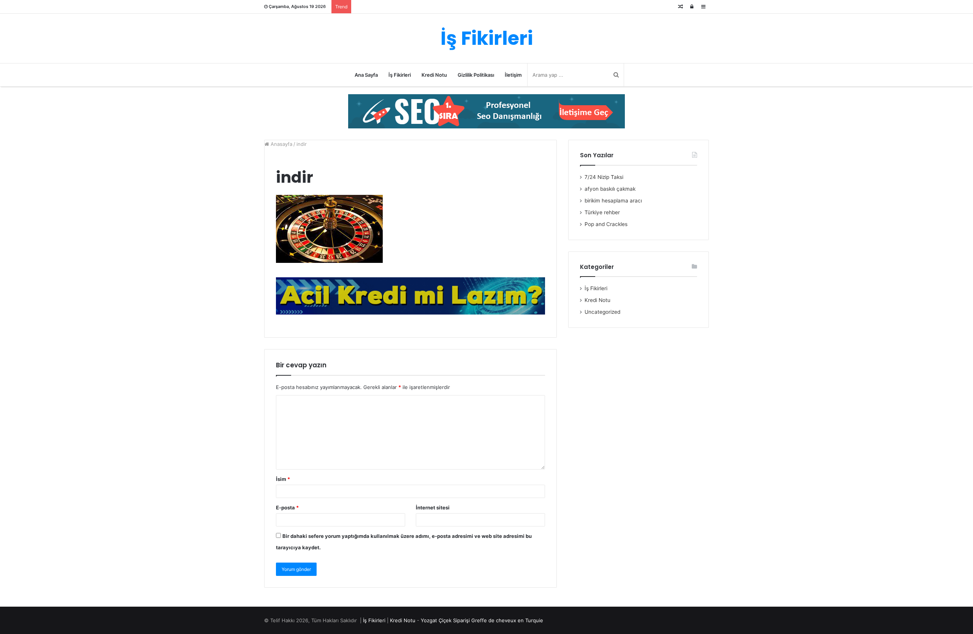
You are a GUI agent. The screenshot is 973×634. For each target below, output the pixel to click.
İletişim (513, 75)
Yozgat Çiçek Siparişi (445, 620)
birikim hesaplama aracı (613, 201)
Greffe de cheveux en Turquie (507, 620)
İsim (283, 479)
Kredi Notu (434, 75)
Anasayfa (280, 144)
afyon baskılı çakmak (610, 189)
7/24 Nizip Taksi (604, 177)
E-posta (287, 507)
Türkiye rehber (602, 212)
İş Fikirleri (399, 75)
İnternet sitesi (433, 507)
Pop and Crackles (606, 224)
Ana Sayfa (366, 75)
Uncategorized (602, 312)
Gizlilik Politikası (476, 75)
